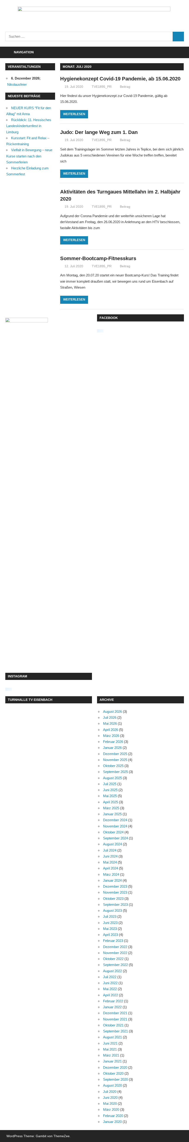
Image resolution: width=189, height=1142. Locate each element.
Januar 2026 (112, 748)
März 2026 (111, 736)
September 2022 (115, 965)
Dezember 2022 (115, 947)
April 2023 (110, 935)
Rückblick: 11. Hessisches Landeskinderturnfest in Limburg (28, 126)
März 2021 (111, 1055)
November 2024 (115, 826)
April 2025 (110, 802)
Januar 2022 (112, 1007)
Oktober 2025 (113, 766)
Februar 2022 (113, 1001)
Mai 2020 (110, 1103)
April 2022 (110, 995)
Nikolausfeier (17, 84)
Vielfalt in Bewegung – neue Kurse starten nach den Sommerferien (29, 156)
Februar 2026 (113, 742)
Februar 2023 (113, 941)
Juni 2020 (110, 1097)
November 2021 (115, 1019)
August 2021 (112, 1037)
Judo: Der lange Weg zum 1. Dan (99, 132)
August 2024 (112, 844)
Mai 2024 (110, 862)
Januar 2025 (112, 814)
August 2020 (112, 1085)
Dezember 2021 (115, 1013)
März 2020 (111, 1109)
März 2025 (111, 808)
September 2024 (115, 838)
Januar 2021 (112, 1061)
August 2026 (112, 711)
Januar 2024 (112, 880)
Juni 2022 (110, 983)
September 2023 (115, 904)
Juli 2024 (109, 850)
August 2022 (112, 971)
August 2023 (112, 910)
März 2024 (111, 874)
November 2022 (115, 953)
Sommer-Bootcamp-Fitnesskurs (98, 258)
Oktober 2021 (113, 1025)
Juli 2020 (109, 1092)
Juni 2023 (110, 923)
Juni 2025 (110, 790)
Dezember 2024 (115, 820)
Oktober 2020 (113, 1073)
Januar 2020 (112, 1122)
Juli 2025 (109, 784)
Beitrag (125, 86)
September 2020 (115, 1079)
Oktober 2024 (113, 832)
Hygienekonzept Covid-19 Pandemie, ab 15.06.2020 (120, 79)
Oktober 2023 (113, 899)
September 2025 (115, 772)
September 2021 (115, 1031)
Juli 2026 (109, 717)
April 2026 (110, 730)
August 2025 (112, 778)
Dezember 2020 (115, 1067)
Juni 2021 (110, 1043)
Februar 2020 (113, 1116)
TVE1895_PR (102, 86)
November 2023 (115, 892)
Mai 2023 (110, 929)
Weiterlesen (74, 114)
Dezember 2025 (115, 754)
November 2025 (115, 760)
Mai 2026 (110, 723)
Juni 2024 (110, 856)
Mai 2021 (110, 1049)
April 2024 (110, 868)
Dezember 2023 (115, 886)
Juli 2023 (109, 916)
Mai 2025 (110, 796)
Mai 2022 (110, 989)
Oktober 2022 (113, 959)
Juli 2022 (109, 977)
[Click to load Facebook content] (100, 330)
